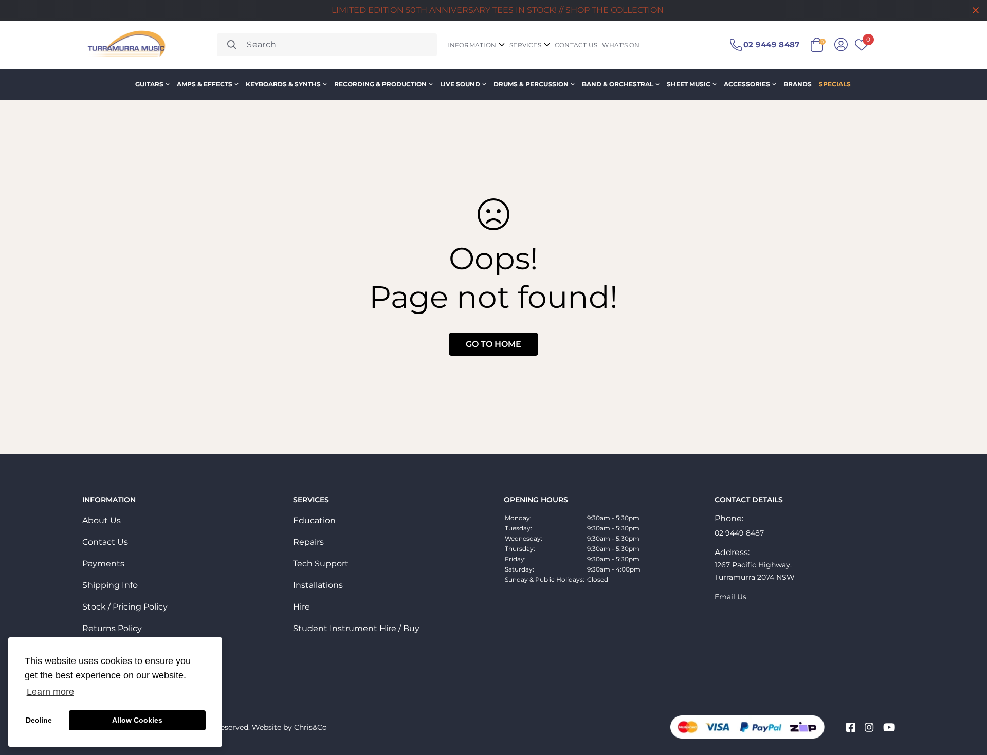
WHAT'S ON (620, 45)
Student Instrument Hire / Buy (356, 628)
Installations (318, 585)
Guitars (149, 84)
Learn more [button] (50, 692)
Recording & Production (380, 84)
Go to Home (493, 344)
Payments (103, 563)
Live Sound (460, 84)
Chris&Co (310, 727)
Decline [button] (39, 720)
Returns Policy (112, 628)
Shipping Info (110, 585)
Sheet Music (688, 84)
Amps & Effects (204, 84)
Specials (835, 84)
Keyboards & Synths (283, 84)
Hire (301, 607)
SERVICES (525, 45)
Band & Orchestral (617, 84)
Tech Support (321, 563)
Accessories (747, 84)
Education (314, 520)
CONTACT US (576, 45)
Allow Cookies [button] (137, 720)
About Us (101, 520)
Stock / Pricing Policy (125, 607)
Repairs (308, 542)
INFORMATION (471, 45)
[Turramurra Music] (125, 45)
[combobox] (327, 44)
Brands (797, 84)
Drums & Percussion (531, 84)
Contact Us (105, 542)
